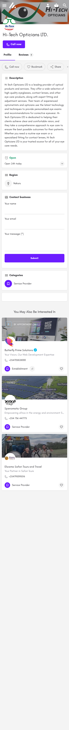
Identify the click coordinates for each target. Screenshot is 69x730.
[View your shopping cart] (56, 5)
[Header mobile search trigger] (64, 5)
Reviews (25, 54)
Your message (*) (14, 233)
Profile (7, 54)
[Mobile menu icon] (4, 5)
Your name (10, 203)
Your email (10, 218)
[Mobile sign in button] (47, 5)
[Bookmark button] (61, 369)
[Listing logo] (9, 24)
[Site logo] (13, 5)
